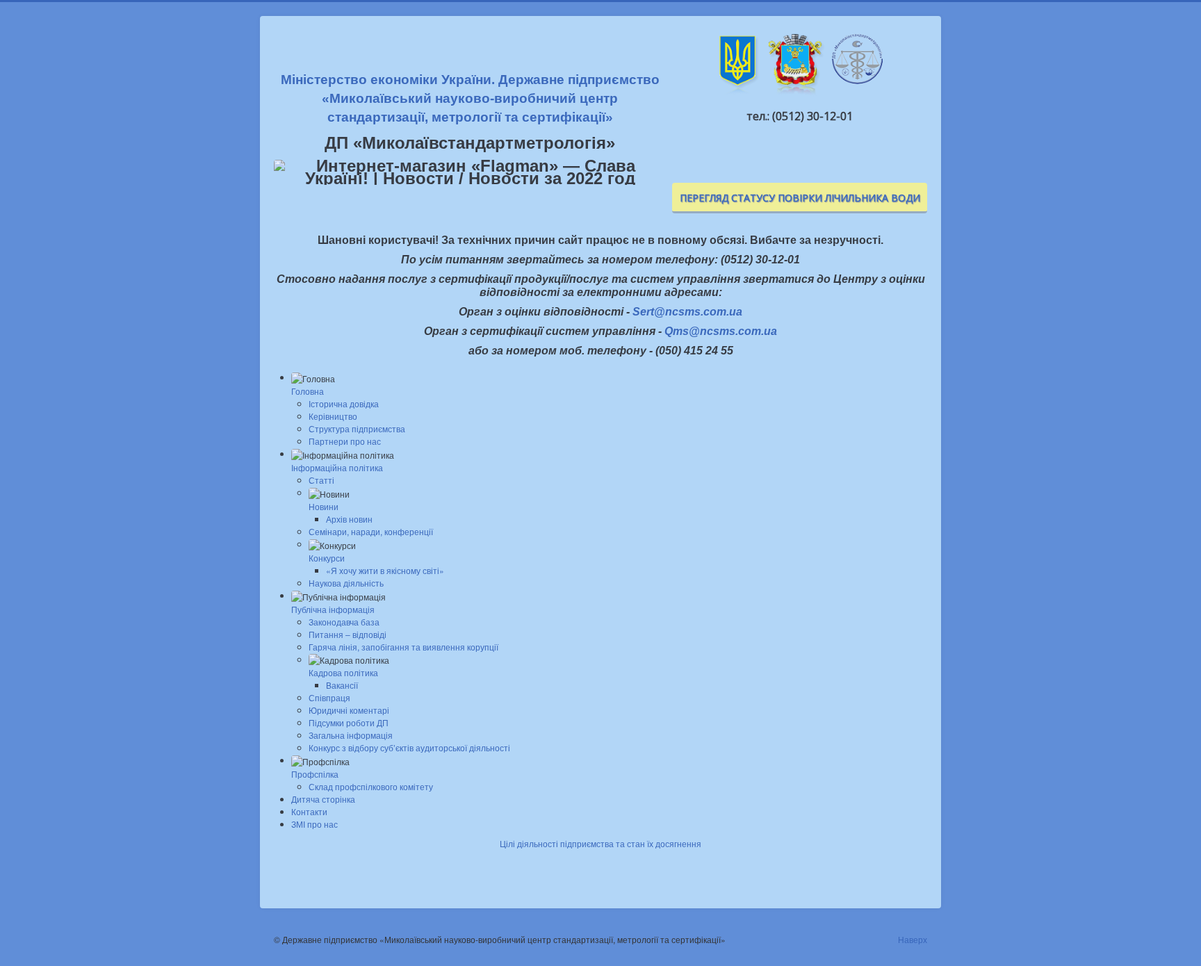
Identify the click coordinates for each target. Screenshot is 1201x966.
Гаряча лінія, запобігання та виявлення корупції (403, 647)
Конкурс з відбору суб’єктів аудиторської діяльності (409, 747)
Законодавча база (344, 622)
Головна (307, 391)
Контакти (309, 811)
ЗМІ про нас (314, 824)
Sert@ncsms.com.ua (687, 312)
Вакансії (342, 685)
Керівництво (333, 416)
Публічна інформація (333, 609)
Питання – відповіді (347, 634)
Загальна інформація (351, 735)
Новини (323, 506)
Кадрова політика (343, 672)
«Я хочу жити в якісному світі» (385, 570)
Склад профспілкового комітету (371, 786)
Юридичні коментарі (349, 710)
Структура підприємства (357, 428)
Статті (321, 480)
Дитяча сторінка (323, 799)
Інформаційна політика (337, 467)
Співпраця (329, 697)
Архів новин (349, 519)
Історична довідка (344, 403)
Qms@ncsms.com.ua (720, 331)
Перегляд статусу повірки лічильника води (800, 197)
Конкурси (327, 558)
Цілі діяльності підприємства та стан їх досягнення (600, 843)
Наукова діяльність (346, 583)
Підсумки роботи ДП (349, 722)
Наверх (912, 939)
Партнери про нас (345, 441)
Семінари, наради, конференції (371, 531)
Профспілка (314, 774)
